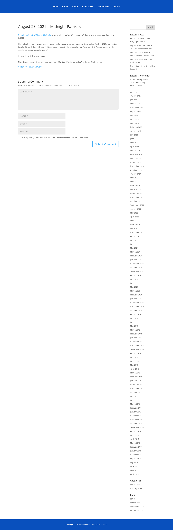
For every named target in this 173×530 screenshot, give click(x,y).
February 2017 (136, 408)
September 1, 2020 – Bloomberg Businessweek (140, 82)
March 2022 (135, 220)
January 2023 (135, 189)
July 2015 (134, 462)
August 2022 (135, 209)
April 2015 (134, 474)
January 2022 (135, 228)
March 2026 (135, 103)
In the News (87, 6)
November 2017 (137, 388)
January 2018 (135, 380)
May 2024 (134, 142)
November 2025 (137, 107)
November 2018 (137, 345)
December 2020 (136, 263)
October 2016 (136, 423)
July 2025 (134, 115)
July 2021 (134, 240)
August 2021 (135, 236)
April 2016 (134, 439)
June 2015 (134, 466)
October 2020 (136, 267)
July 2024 (134, 135)
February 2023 (136, 185)
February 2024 (136, 154)
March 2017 (135, 404)
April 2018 (134, 369)
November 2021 (137, 232)
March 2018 (135, 373)
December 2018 (136, 341)
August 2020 (135, 275)
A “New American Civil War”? (30, 67)
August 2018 (135, 353)
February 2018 (136, 376)
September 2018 (137, 349)
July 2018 (134, 357)
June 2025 (134, 119)
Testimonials (103, 6)
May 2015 (134, 470)
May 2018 (134, 365)
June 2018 (134, 361)
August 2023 (135, 174)
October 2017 (136, 392)
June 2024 (134, 139)
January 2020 (135, 298)
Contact (116, 6)
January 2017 (135, 412)
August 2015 (135, 458)
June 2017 (134, 400)
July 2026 (134, 100)
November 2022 (137, 197)
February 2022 (136, 224)
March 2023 (135, 181)
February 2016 (136, 447)
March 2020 (135, 291)
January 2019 (135, 337)
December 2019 (136, 302)
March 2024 (135, 150)
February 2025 (136, 127)
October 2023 (136, 170)
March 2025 (135, 123)
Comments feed (137, 506)
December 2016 (136, 416)
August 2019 (135, 314)
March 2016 (135, 443)
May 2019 (134, 326)
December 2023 (136, 162)
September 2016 (137, 427)
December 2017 (136, 384)
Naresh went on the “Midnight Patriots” (34, 35)
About (75, 6)
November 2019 (137, 306)
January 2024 (135, 158)
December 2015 (136, 455)
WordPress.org (136, 510)
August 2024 (135, 131)
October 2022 (136, 201)
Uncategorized (136, 488)
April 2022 (134, 217)
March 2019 (135, 330)
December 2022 (136, 193)
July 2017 (134, 396)
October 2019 (136, 310)
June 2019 (134, 322)
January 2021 (135, 259)
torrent (133, 79)
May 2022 (134, 213)
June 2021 (134, 244)
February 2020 (136, 295)
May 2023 (134, 178)
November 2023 (137, 166)
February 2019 (136, 334)
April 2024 (134, 146)
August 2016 (135, 431)
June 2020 (134, 283)
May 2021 (134, 248)
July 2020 (134, 279)
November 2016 (137, 419)
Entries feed (135, 503)
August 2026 (135, 96)
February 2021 (136, 256)
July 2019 (134, 318)
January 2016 (135, 451)
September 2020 (137, 271)
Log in (132, 499)
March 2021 (135, 252)
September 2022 (137, 205)
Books (65, 6)
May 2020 (134, 287)
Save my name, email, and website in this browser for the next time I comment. (55, 138)
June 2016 (134, 435)
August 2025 (135, 111)
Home (56, 6)
